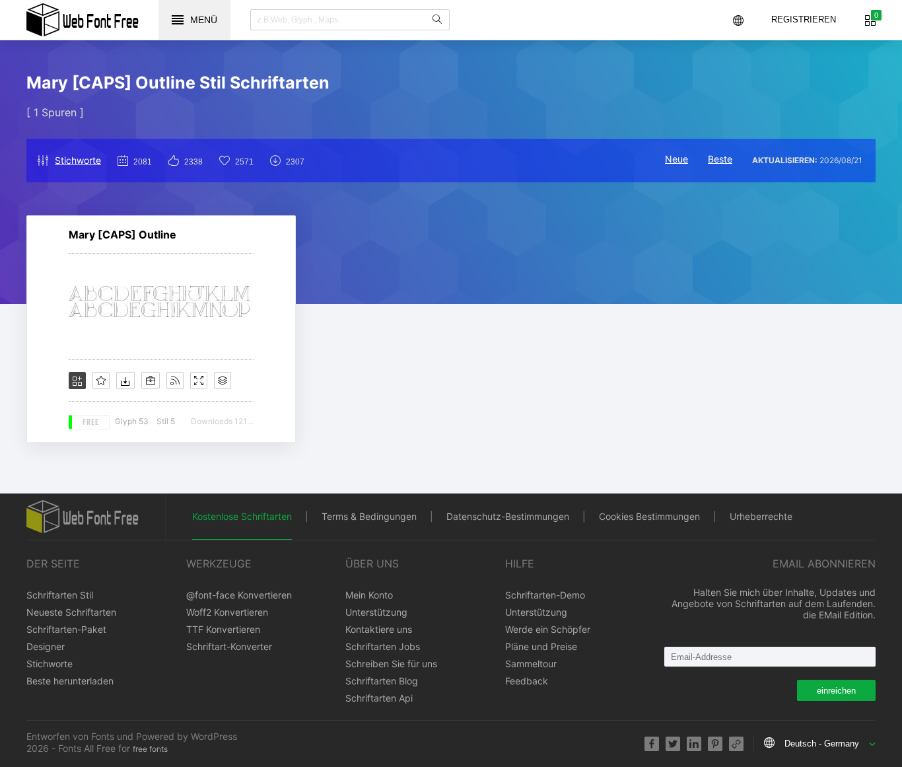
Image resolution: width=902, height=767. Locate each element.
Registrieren (803, 19)
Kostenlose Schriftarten (242, 516)
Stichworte (78, 160)
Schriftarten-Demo (545, 595)
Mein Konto (369, 595)
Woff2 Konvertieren (227, 612)
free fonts (150, 749)
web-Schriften (82, 19)
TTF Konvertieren (223, 629)
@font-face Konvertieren (239, 595)
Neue (676, 158)
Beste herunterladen (70, 680)
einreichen (836, 691)
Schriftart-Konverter (229, 646)
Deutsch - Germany (821, 744)
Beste (720, 158)
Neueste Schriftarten (71, 612)
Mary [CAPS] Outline (122, 234)
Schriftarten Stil (59, 595)
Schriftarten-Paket (66, 629)
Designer (45, 646)
